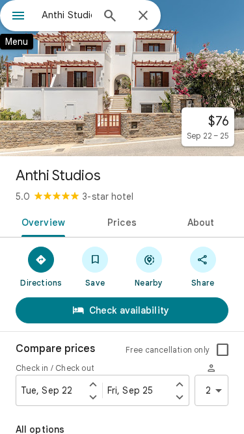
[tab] (41, 221)
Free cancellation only (168, 350)
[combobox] (67, 15)
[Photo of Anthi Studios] (122, 78)
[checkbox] (222, 350)
